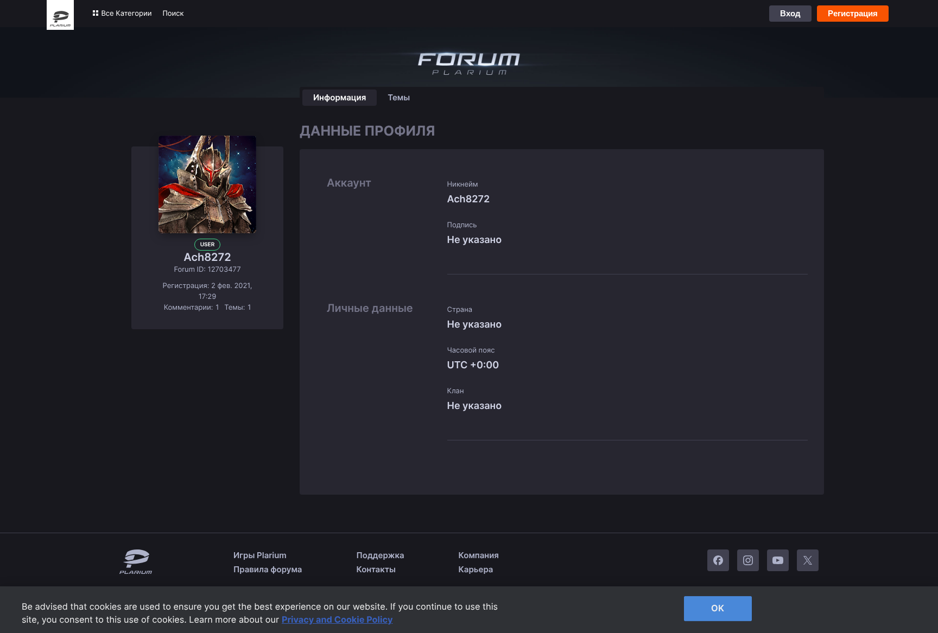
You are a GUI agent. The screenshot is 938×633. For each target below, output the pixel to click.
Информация (339, 97)
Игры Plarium (260, 555)
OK (717, 608)
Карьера (476, 569)
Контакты (376, 569)
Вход (790, 13)
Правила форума (267, 569)
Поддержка (380, 555)
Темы (399, 97)
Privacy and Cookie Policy (337, 619)
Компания (479, 555)
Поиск (172, 13)
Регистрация (853, 13)
